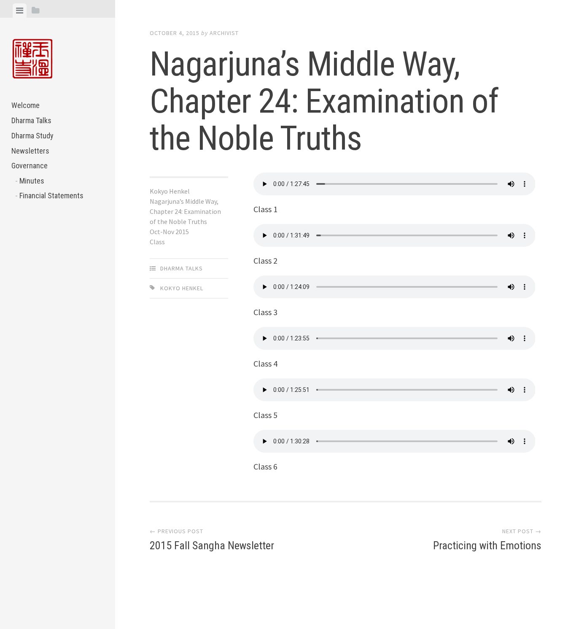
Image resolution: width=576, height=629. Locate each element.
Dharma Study (32, 135)
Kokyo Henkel (181, 288)
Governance (29, 165)
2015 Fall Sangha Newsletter (212, 545)
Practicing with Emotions (487, 545)
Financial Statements (51, 195)
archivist (224, 33)
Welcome (25, 105)
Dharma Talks (31, 120)
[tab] (20, 10)
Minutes (31, 180)
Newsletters (30, 150)
